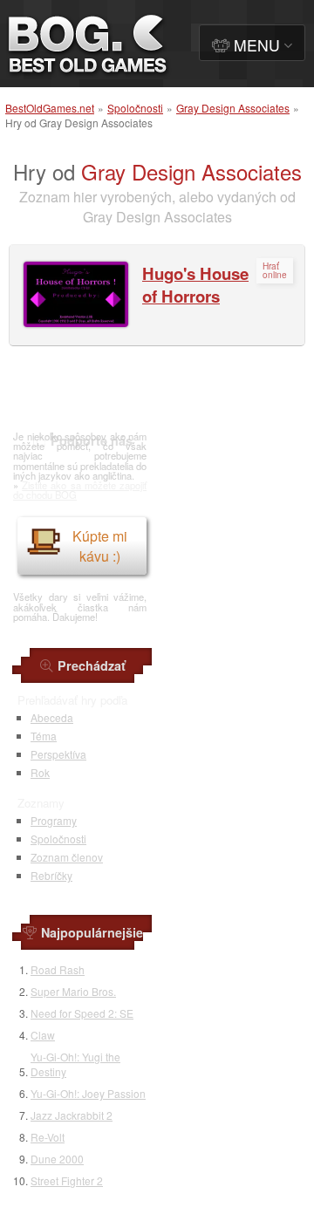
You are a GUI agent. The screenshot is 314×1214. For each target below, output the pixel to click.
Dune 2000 (57, 1158)
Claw (43, 1034)
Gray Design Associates (233, 107)
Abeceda (52, 717)
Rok (40, 772)
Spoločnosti (135, 107)
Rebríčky (51, 875)
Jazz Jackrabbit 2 (72, 1115)
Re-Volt (48, 1136)
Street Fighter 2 (67, 1180)
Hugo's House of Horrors (195, 285)
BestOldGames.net (49, 107)
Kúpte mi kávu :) (99, 546)
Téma (44, 735)
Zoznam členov (67, 856)
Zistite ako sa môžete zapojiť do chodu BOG (80, 489)
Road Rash (58, 969)
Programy (54, 820)
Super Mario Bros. (73, 991)
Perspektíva (58, 754)
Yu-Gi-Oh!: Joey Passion (88, 1093)
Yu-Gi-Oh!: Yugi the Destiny (75, 1064)
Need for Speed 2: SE (82, 1013)
